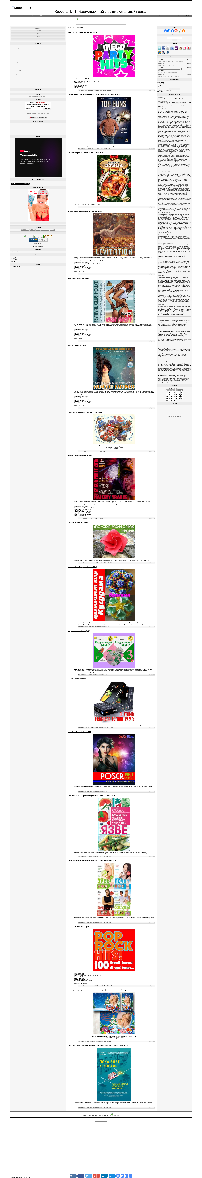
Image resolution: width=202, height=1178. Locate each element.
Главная (13, 15)
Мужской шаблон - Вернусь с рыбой (167, 76)
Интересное (15, 66)
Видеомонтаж (15, 52)
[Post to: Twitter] (159, 48)
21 (167, 398)
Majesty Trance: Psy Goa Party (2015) (80, 455)
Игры (13, 64)
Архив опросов (168, 90)
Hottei (102, 562)
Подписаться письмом (38, 110)
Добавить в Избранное (17, 251)
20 (181, 396)
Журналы (14, 62)
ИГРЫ (161, 85)
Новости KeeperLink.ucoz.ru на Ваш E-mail (38, 113)
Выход (33, 15)
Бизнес (14, 50)
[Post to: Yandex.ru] (189, 48)
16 (172, 396)
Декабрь (78, 27)
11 (176, 394)
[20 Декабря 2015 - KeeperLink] (118, 1176)
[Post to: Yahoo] (176, 48)
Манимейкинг (15, 70)
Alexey (101, 451)
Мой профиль (19, 15)
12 (179, 394)
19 (179, 396)
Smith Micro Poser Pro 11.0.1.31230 (79, 732)
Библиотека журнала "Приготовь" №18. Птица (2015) (85, 153)
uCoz (109, 1115)
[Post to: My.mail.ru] (159, 52)
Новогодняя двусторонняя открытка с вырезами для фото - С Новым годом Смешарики (98, 990)
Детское (14, 56)
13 (181, 394)
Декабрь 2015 (174, 388)
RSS (41, 15)
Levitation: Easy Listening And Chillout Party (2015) (85, 211)
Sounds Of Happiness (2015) (77, 345)
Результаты (160, 90)
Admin (101, 1041)
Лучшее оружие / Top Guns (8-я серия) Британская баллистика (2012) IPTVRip (94, 94)
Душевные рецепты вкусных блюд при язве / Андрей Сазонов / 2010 (91, 796)
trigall (101, 273)
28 (167, 400)
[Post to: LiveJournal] (163, 52)
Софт (13, 82)
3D (12, 46)
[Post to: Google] (168, 48)
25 (176, 398)
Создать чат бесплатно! (101, 1121)
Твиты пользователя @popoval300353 (38, 96)
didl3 (101, 90)
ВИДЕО (162, 83)
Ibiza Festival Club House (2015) (78, 278)
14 (167, 396)
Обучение (14, 80)
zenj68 (100, 856)
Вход (37, 15)
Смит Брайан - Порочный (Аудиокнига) (168, 72)
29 (169, 400)
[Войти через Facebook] (172, 30)
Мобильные (15, 72)
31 (174, 400)
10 (174, 394)
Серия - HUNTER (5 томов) (165, 65)
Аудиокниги (15, 48)
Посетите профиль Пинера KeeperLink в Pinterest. (38, 116)
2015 (74, 27)
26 (179, 398)
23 (172, 398)
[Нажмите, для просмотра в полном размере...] (114, 76)
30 (172, 400)
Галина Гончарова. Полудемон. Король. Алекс (170, 61)
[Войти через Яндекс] (176, 30)
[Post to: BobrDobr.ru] (180, 48)
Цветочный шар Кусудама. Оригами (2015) (82, 567)
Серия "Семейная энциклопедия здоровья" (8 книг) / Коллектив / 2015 (92, 860)
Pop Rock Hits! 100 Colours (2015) (79, 927)
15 (169, 396)
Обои (13, 78)
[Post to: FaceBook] (163, 48)
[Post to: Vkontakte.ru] (168, 52)
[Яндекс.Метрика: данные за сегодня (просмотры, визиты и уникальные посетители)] (38, 236)
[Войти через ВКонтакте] (168, 30)
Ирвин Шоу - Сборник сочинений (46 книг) (169, 69)
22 (169, 398)
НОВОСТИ (163, 87)
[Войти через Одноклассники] (183, 30)
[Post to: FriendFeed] (172, 48)
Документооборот (16, 60)
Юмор (13, 86)
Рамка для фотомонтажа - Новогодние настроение (85, 412)
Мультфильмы (16, 76)
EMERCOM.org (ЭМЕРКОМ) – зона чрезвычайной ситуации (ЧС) (38, 230)
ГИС (13, 54)
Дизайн (14, 58)
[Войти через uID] (165, 30)
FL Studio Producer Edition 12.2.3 (79, 678)
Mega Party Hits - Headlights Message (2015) (82, 32)
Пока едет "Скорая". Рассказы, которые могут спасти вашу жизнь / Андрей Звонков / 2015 (98, 1045)
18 (176, 396)
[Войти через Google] (179, 31)
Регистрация (27, 15)
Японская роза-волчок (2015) (78, 522)
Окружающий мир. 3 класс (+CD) (79, 631)
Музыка (14, 74)
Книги (13, 68)
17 (174, 396)
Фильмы (14, 84)
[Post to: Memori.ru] (185, 48)
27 (181, 398)
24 (174, 398)
